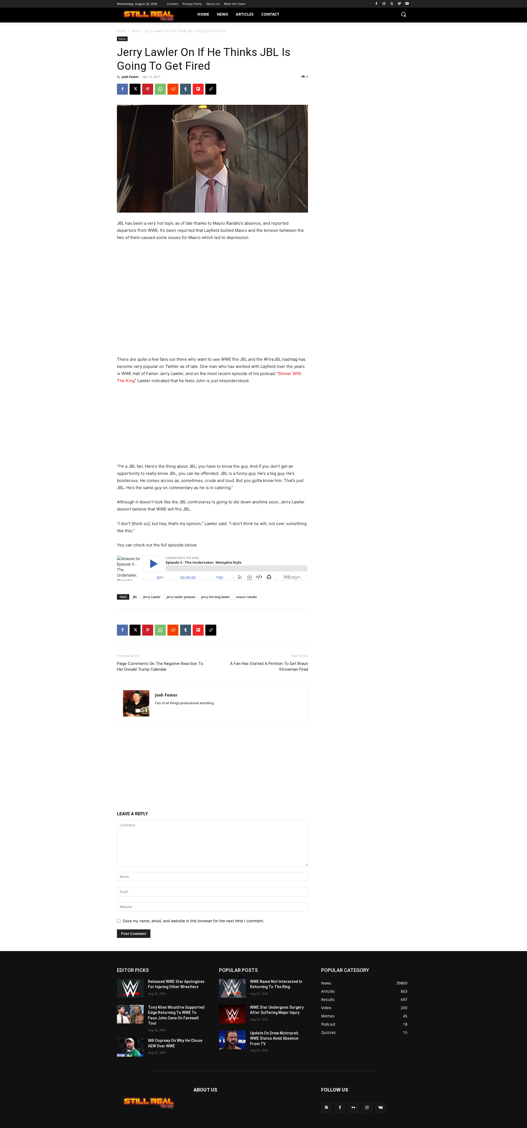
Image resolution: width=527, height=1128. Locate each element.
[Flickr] (353, 1107)
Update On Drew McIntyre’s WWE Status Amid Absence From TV (274, 1038)
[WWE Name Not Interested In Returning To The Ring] (232, 988)
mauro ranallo (246, 597)
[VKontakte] (380, 1107)
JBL (135, 597)
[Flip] (198, 89)
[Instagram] (384, 4)
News (135, 31)
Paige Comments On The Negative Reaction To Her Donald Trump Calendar (160, 666)
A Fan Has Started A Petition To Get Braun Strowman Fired (269, 666)
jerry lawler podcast (181, 597)
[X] (392, 4)
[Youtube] (407, 4)
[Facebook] (376, 4)
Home (121, 31)
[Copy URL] (210, 89)
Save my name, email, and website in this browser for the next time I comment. (193, 920)
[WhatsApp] (160, 89)
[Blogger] (326, 1107)
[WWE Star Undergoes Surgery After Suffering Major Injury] (232, 1014)
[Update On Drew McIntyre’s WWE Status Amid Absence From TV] (232, 1040)
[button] (403, 14)
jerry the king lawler (215, 597)
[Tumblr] (185, 89)
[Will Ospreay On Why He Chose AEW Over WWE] (130, 1047)
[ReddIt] (172, 89)
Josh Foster (130, 77)
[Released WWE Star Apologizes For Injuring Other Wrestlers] (130, 988)
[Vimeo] (399, 4)
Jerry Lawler (152, 597)
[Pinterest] (147, 89)
